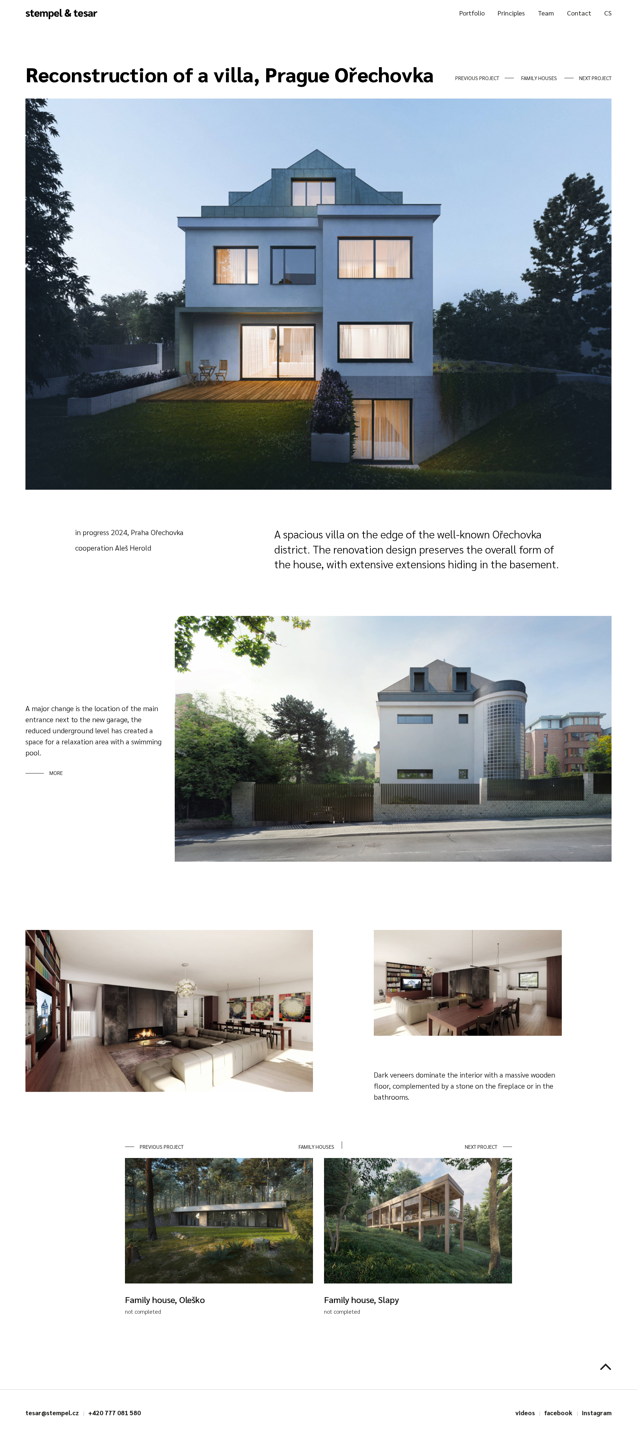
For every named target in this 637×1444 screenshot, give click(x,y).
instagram (597, 1413)
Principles (511, 12)
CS (608, 12)
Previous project (477, 78)
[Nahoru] (605, 1366)
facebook (558, 1413)
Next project (595, 78)
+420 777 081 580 (114, 1413)
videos (525, 1413)
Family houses (539, 78)
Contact (579, 12)
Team (546, 12)
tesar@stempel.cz (52, 1413)
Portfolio (472, 12)
